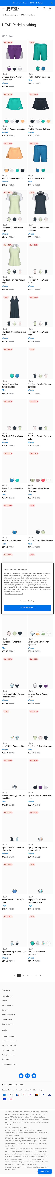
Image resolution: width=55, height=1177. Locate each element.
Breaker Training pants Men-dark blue (14, 796)
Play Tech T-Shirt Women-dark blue (39, 229)
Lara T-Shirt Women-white (13, 746)
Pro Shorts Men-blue (37, 178)
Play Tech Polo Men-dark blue (40, 540)
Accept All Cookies (27, 608)
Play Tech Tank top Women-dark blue (40, 385)
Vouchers (5, 1059)
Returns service (7, 1005)
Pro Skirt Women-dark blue (39, 129)
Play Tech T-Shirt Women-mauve (13, 437)
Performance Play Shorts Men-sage (38, 489)
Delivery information (9, 1041)
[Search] (38, 9)
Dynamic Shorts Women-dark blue (40, 796)
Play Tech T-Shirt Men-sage (40, 746)
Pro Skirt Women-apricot (12, 178)
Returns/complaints (9, 1045)
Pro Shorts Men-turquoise (39, 77)
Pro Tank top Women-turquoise (37, 953)
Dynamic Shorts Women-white (38, 695)
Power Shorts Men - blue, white (12, 489)
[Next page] (40, 975)
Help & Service (7, 996)
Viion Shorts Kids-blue (11, 540)
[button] (3, 9)
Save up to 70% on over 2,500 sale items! (27, 3)
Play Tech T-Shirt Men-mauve (12, 643)
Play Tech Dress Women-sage (38, 333)
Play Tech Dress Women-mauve (38, 281)
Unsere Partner (7, 1019)
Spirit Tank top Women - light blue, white (14, 953)
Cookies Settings (27, 601)
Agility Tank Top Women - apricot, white (38, 848)
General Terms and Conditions (26, 1090)
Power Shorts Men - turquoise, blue (10, 385)
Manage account (8, 1055)
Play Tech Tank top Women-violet (40, 437)
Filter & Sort (45, 1171)
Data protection (7, 1090)
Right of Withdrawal (9, 1050)
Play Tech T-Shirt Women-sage (13, 229)
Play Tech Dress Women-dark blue (14, 333)
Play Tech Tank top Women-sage (14, 281)
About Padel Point (8, 1015)
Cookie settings (7, 1024)
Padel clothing (10, 15)
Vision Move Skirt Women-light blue (39, 643)
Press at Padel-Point (9, 1064)
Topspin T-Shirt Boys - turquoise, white (37, 901)
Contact (5, 1010)
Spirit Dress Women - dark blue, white (13, 848)
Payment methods (8, 1036)
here (43, 589)
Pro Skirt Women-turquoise (13, 129)
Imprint (42, 1090)
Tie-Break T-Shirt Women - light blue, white (13, 695)
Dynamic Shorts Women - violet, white (12, 78)
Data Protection (11, 594)
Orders (4, 1001)
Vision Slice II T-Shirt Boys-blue (13, 901)
